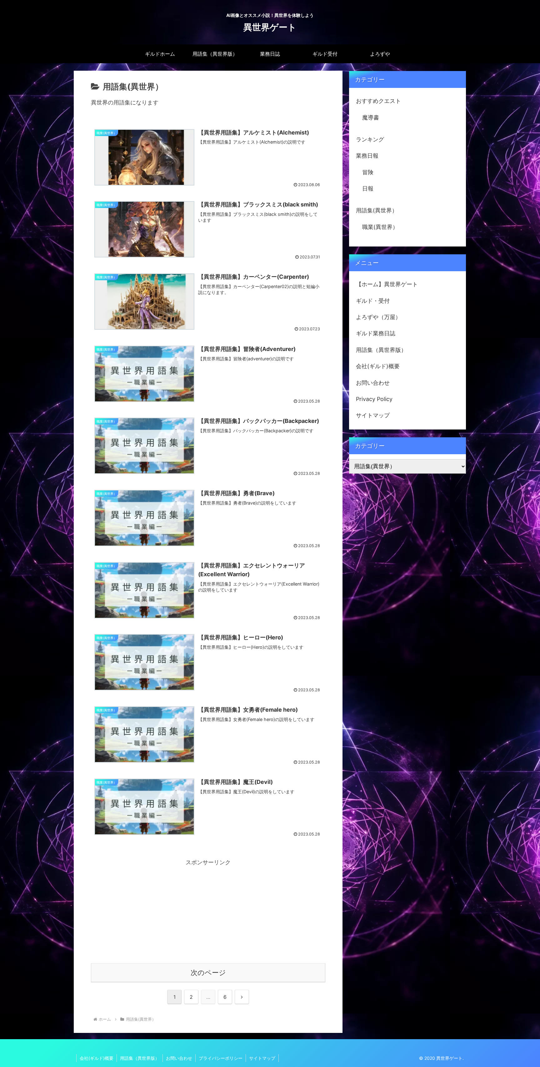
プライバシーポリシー (220, 1058)
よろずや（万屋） (378, 317)
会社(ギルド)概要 (378, 366)
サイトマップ (373, 415)
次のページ (208, 972)
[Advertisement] (208, 911)
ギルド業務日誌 (375, 333)
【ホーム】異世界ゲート (387, 284)
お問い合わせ (373, 382)
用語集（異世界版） (381, 350)
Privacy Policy (374, 399)
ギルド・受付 (373, 300)
